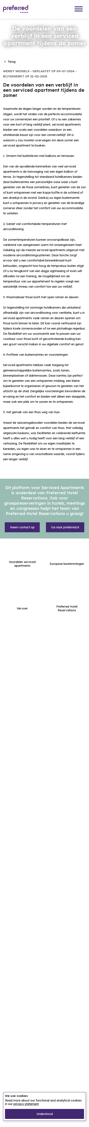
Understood (44, 1114)
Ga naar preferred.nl (65, 527)
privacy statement (26, 1104)
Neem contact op (22, 527)
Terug (9, 61)
